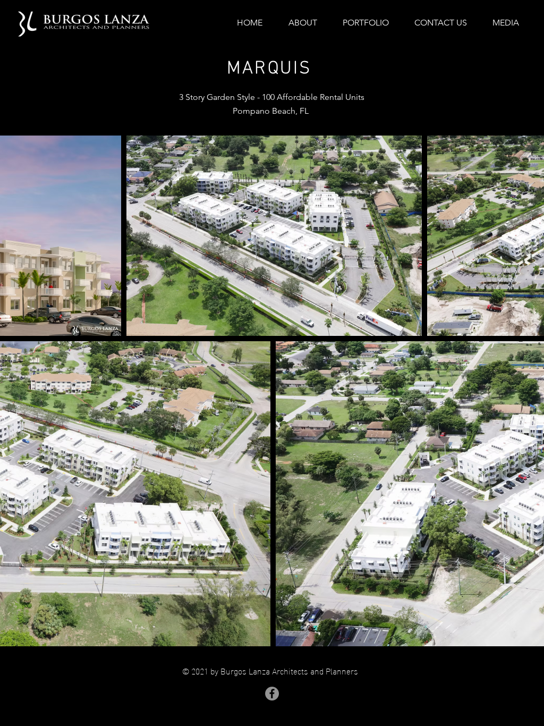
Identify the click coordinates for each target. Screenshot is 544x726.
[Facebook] (272, 693)
